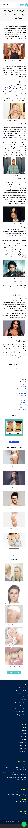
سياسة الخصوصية (22, 754)
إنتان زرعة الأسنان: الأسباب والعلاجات (14, 671)
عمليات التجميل (14, 17)
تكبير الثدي (7, 89)
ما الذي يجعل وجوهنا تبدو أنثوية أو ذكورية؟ (14, 609)
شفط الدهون (23, 407)
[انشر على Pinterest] (5, 369)
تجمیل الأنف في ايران (21, 693)
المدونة (19, 17)
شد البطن (24, 405)
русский (9, 1)
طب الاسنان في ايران (21, 702)
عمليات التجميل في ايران (20, 696)
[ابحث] (7, 5)
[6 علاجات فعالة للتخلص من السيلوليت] (14, 619)
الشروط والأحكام (22, 751)
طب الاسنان (23, 409)
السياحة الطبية (23, 389)
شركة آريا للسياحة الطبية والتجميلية (8, 827)
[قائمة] (4, 5)
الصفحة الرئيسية (23, 17)
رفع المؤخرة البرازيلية (16, 300)
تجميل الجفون (10, 244)
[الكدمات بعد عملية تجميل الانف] (14, 577)
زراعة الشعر (23, 402)
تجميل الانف (23, 398)
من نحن (24, 732)
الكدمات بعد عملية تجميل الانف (14, 587)
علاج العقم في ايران (21, 711)
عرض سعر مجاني (22, 748)
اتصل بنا (24, 735)
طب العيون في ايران (21, 720)
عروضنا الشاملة (14, 235)
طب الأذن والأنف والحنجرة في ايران (17, 714)
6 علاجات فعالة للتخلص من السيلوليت (14, 629)
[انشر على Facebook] (23, 369)
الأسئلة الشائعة (22, 742)
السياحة (24, 386)
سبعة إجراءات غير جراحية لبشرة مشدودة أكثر (14, 651)
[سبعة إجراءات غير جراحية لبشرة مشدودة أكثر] (14, 641)
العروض (24, 745)
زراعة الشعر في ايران (21, 699)
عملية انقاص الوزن (22, 393)
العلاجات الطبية (22, 391)
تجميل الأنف (8, 188)
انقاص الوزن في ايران (21, 705)
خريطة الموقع (23, 757)
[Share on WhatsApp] (11, 369)
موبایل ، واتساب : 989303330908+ (17, 1)
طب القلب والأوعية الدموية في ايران (17, 717)
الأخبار (24, 384)
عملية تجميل (23, 39)
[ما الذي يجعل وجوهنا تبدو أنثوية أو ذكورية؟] (14, 599)
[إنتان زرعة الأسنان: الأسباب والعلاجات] (14, 661)
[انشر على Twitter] (17, 369)
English (5, 1)
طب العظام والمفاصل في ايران (19, 708)
